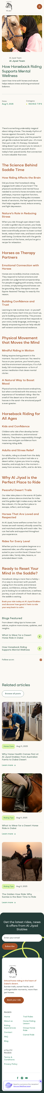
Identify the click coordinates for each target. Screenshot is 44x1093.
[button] (39, 6)
